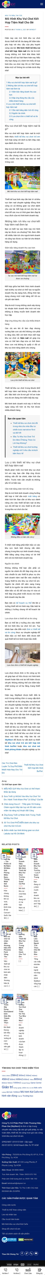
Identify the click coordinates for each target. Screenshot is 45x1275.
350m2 (29, 1075)
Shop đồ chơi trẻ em (11, 1229)
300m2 (22, 1075)
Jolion (24, 1088)
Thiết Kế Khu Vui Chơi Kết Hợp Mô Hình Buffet (33, 768)
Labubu (4, 1092)
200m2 (8, 1075)
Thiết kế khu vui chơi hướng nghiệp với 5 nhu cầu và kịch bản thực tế (25, 450)
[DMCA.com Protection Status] (25, 1239)
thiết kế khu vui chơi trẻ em (27, 136)
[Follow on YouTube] (36, 1253)
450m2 (5, 1079)
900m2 (10, 1083)
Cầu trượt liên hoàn (10, 1219)
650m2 (26, 1079)
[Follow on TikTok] (27, 1253)
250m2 (14, 1075)
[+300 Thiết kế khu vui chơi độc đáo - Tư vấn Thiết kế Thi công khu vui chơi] (10, 4)
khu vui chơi (30, 1088)
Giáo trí (7, 1087)
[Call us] (31, 1253)
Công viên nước (9, 1205)
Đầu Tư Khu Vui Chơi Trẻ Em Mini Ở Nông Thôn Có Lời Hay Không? (24, 439)
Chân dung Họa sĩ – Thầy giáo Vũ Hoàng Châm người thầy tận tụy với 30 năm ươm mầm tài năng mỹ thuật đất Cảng (22, 807)
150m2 (4, 1075)
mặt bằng (32, 496)
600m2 (19, 1079)
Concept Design (25, 1083)
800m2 (38, 1079)
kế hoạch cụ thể (24, 603)
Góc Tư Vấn (10, 15)
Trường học (28, 1096)
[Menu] (41, 4)
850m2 (4, 1083)
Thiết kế (20, 1096)
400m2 (34, 1075)
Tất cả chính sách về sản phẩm (16, 1233)
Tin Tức (19, 15)
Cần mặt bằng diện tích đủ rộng (24, 110)
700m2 (32, 1079)
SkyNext (32, 29)
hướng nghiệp (17, 1088)
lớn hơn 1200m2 (13, 1092)
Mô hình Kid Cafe (29, 1091)
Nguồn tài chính (17, 113)
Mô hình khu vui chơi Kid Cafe (15, 1224)
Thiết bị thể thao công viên (14, 1210)
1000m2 (17, 1083)
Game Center (36, 1083)
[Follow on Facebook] (22, 1253)
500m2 (13, 1079)
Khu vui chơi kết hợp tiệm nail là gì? (21, 82)
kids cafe (38, 1088)
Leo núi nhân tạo (9, 1214)
